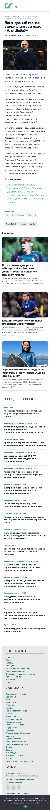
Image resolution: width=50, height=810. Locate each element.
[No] (47, 802)
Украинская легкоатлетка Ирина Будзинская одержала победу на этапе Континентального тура (24, 615)
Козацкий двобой (14, 719)
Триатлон (10, 750)
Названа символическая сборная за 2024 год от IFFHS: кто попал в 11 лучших (27, 199)
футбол (33, 224)
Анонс (9, 660)
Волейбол (10, 705)
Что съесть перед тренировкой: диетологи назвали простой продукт (23, 505)
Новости (16, 16)
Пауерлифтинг (12, 727)
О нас (8, 682)
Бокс (8, 699)
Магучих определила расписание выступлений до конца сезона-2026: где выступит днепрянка (25, 535)
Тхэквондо (11, 753)
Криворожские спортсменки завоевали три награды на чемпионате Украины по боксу (25, 520)
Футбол (9, 758)
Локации (10, 665)
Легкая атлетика (13, 722)
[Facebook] (16, 6)
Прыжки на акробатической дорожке (19, 734)
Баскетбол (11, 697)
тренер (23, 224)
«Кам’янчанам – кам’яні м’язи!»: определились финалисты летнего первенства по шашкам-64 (22, 567)
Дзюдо (9, 713)
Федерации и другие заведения (20, 674)
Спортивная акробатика (17, 741)
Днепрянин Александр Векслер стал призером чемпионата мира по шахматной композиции (23, 490)
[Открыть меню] (43, 6)
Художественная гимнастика (19, 761)
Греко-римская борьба (16, 711)
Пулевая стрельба (14, 739)
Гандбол (9, 708)
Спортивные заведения (17, 671)
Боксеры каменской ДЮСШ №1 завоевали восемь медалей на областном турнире (20, 459)
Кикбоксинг (11, 716)
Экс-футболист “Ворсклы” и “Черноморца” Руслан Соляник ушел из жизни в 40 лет (24, 188)
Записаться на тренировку (18, 668)
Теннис (9, 747)
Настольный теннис (15, 725)
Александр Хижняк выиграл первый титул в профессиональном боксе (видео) (23, 413)
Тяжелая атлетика (14, 755)
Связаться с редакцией (16, 793)
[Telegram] (13, 787)
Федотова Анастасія (13, 35)
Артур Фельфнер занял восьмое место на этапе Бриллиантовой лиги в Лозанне (25, 444)
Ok (26, 806)
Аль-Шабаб (11, 224)
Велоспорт (11, 702)
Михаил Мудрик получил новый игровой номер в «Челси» (25, 629)
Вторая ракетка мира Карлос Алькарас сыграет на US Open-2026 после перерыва (24, 551)
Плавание (10, 730)
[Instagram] (19, 787)
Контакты (10, 679)
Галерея (9, 663)
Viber (30, 215)
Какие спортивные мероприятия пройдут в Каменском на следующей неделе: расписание (23, 474)
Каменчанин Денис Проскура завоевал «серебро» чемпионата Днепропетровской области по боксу (24, 429)
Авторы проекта (13, 677)
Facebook (9, 215)
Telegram (20, 215)
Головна (7, 16)
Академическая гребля (16, 694)
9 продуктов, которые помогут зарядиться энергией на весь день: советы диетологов (22, 599)
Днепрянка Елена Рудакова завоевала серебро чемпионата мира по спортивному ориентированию (24, 583)
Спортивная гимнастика (17, 744)
